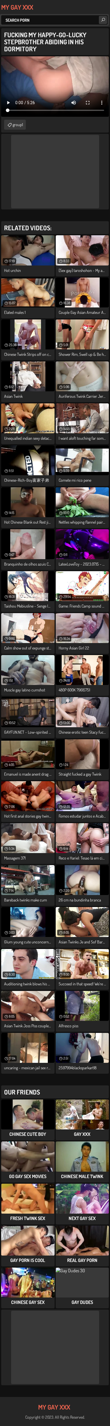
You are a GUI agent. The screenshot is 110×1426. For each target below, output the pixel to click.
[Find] (103, 20)
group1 (18, 124)
